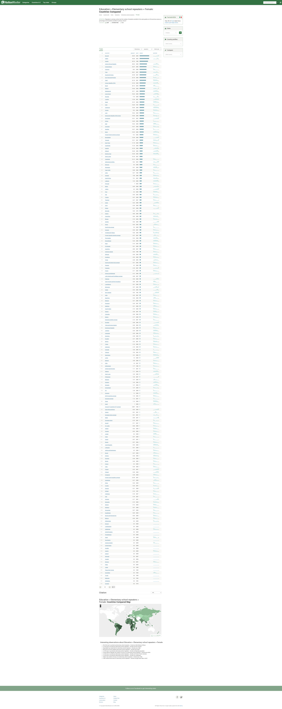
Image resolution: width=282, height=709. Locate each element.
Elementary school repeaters (127, 15)
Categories (26, 2)
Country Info (106, 15)
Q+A (123, 22)
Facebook (177, 697)
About (114, 696)
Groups (54, 2)
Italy (172, 21)
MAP (108, 22)
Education (117, 15)
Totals (101, 49)
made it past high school (171, 22)
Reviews (101, 702)
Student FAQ (116, 698)
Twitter (181, 697)
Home (100, 15)
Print (280, 3)
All (180, 32)
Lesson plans (102, 700)
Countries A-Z (102, 698)
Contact (115, 700)
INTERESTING (115, 22)
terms (181, 705)
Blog (114, 702)
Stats (112, 15)
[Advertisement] (130, 34)
